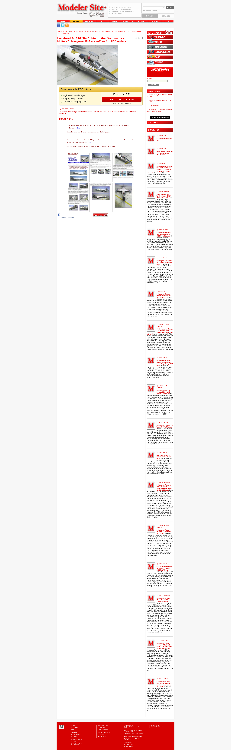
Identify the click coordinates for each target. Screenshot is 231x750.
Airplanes (73, 31)
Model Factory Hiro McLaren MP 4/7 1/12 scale (159, 101)
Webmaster (128, 746)
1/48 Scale (80, 31)
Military (74, 732)
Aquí (90, 142)
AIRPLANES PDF (103, 730)
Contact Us (128, 744)
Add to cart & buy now (122, 99)
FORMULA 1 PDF (103, 725)
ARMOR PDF (101, 727)
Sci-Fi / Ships (75, 734)
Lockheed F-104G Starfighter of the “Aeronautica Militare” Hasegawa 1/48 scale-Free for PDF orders (91, 40)
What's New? (128, 742)
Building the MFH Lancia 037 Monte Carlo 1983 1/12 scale (159, 110)
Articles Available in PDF (133, 734)
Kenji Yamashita (154, 106)
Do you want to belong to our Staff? (133, 731)
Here (78, 128)
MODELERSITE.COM (63, 31)
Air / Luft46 (75, 727)
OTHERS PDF (102, 736)
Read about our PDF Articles (131, 739)
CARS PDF (101, 734)
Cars (72, 730)
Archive (74, 736)
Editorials (75, 741)
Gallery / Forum (77, 739)
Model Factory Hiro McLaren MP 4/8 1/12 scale (159, 95)
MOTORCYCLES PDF (104, 732)
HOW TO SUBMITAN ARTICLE (76, 744)
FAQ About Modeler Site (133, 736)
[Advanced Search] (151, 11)
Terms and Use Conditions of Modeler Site (132, 727)
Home (73, 725)
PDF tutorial (89, 31)
